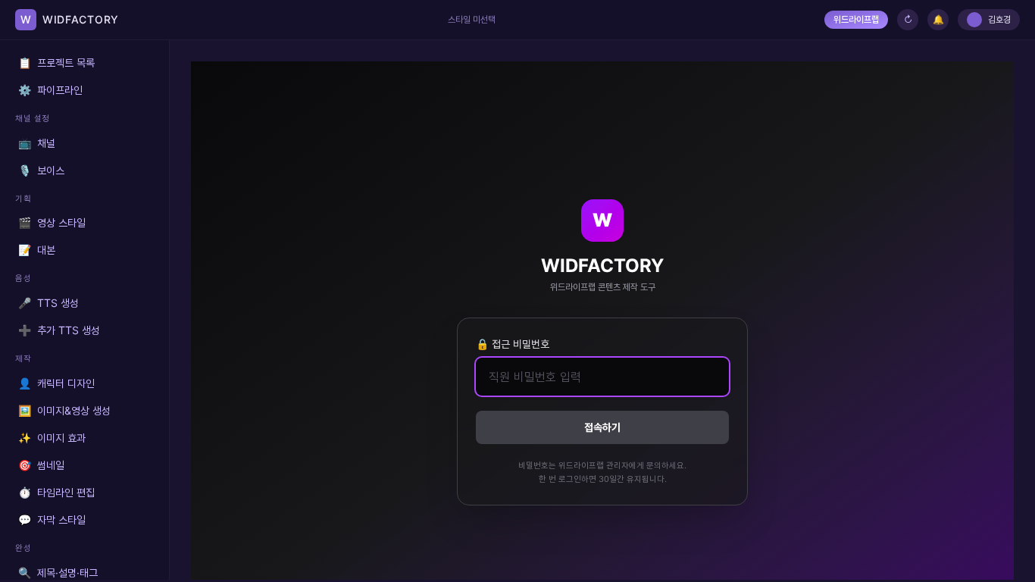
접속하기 (602, 427)
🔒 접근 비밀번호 (512, 343)
